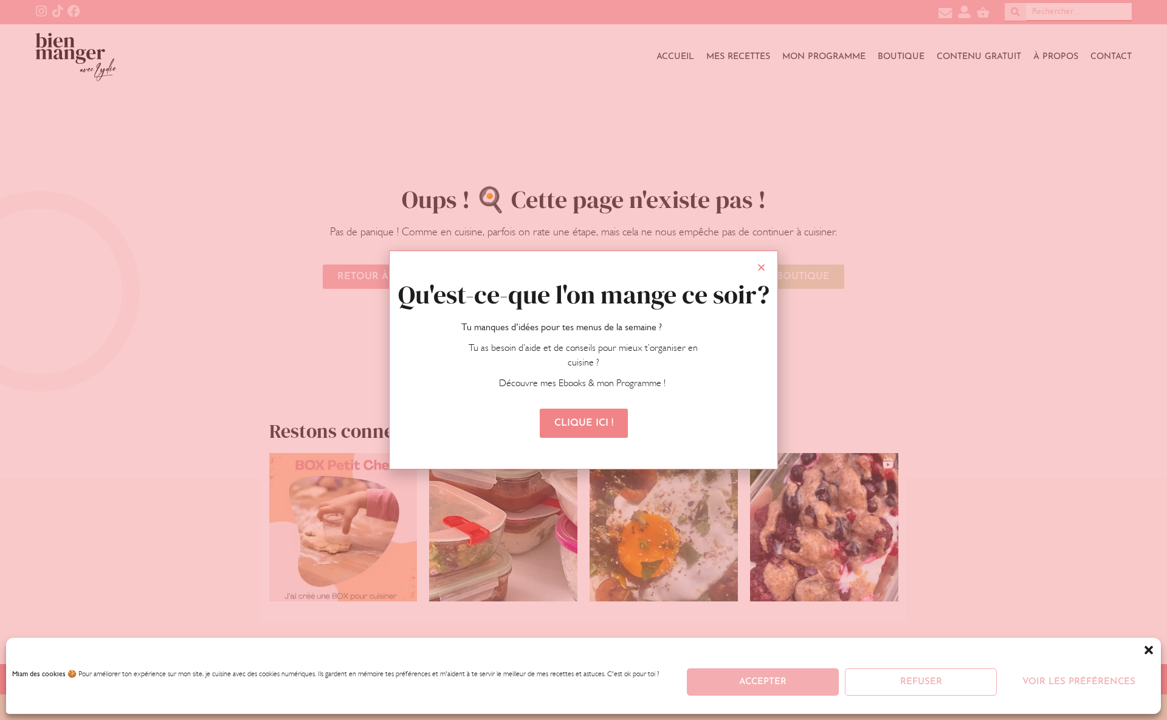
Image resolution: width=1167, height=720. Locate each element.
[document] (583, 360)
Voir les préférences (1078, 682)
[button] (1149, 650)
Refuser (921, 682)
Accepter (763, 682)
